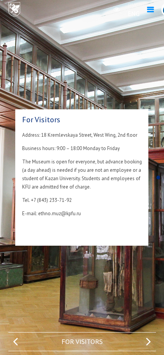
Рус (133, 5)
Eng (134, 14)
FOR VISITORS (82, 341)
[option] (82, 341)
